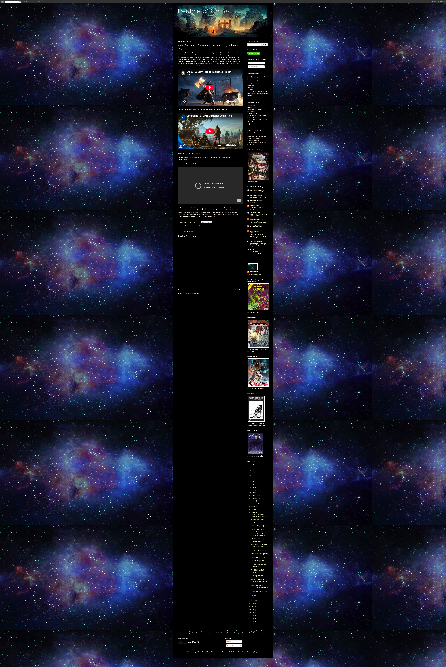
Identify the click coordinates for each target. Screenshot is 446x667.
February (254, 604)
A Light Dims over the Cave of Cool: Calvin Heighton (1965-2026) (258, 245)
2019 (251, 484)
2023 (251, 473)
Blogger (256, 652)
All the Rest (250, 91)
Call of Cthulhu (251, 84)
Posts (251, 63)
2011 (251, 621)
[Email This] (202, 222)
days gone (185, 225)
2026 (251, 464)
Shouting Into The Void (256, 219)
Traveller (250, 89)
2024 (251, 470)
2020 (251, 481)
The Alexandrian (255, 250)
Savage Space (251, 135)
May (252, 595)
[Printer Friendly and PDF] (253, 54)
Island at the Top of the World (258, 228)
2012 (251, 618)
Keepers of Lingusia (253, 117)
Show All (266, 255)
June (252, 512)
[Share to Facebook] (208, 222)
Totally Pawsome (254, 231)
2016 (251, 493)
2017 (251, 490)
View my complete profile (254, 275)
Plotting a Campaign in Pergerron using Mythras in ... (259, 581)
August (253, 507)
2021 (251, 479)
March (253, 601)
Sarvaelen (250, 129)
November (254, 498)
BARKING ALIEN (254, 205)
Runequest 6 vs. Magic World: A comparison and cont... (259, 521)
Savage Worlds (251, 86)
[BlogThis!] (204, 222)
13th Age (250, 87)
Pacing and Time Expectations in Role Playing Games (258, 540)
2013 (251, 615)
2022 (251, 476)
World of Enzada (252, 113)
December (254, 495)
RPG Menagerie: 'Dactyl (256, 192)
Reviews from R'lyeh (256, 226)
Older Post (237, 290)
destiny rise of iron (193, 225)
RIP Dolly (252, 202)
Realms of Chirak (204, 10)
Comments (253, 66)
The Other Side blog (256, 241)
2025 (251, 467)
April (252, 598)
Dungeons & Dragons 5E (254, 80)
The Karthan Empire (253, 140)
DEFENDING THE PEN (256, 195)
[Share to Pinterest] (211, 222)
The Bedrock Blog (255, 212)
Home (209, 290)
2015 (251, 610)
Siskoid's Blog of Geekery (257, 190)
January (253, 606)
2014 (251, 613)
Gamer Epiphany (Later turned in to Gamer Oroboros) (257, 570)
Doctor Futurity (254, 272)
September (254, 504)
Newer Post (181, 290)
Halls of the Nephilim (256, 200)
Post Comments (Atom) (192, 293)
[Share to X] (206, 222)
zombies (210, 225)
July (252, 509)
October (253, 501)
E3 (198, 225)
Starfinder (250, 82)
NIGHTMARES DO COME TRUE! (258, 197)
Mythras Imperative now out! (259, 557)
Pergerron (250, 123)
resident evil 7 (203, 225)
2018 (251, 487)
